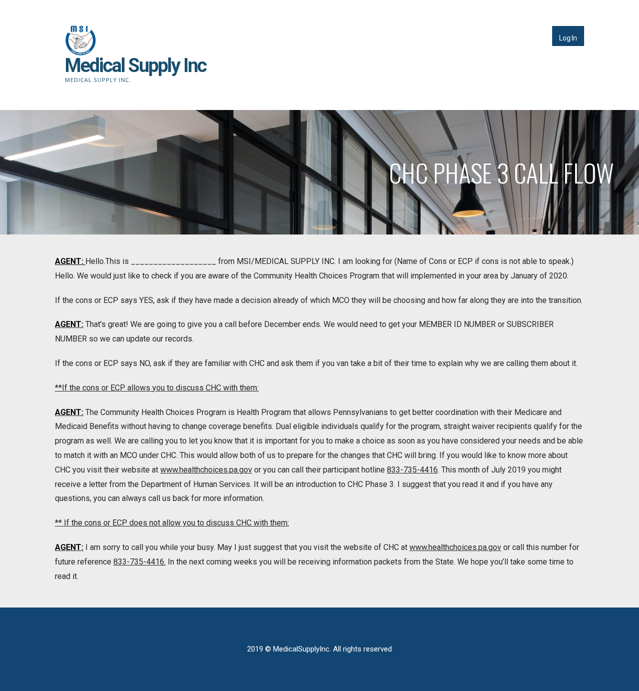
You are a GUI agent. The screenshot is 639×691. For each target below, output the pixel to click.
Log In (568, 38)
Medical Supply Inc (135, 65)
